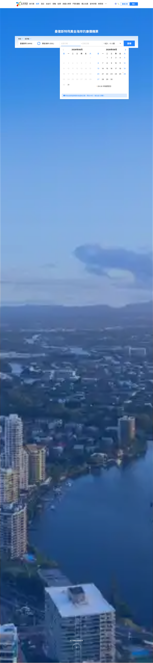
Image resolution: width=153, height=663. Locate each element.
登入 (133, 4)
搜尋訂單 (125, 4)
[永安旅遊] (21, 4)
